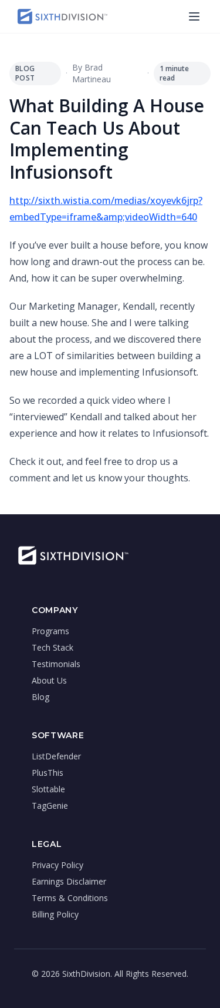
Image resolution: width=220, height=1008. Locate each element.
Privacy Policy (57, 864)
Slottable (48, 789)
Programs (50, 631)
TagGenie (50, 805)
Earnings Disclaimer (69, 881)
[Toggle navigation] (194, 16)
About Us (49, 680)
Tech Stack (52, 647)
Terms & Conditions (70, 897)
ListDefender (56, 756)
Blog (40, 696)
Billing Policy (55, 914)
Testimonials (56, 663)
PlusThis (47, 772)
